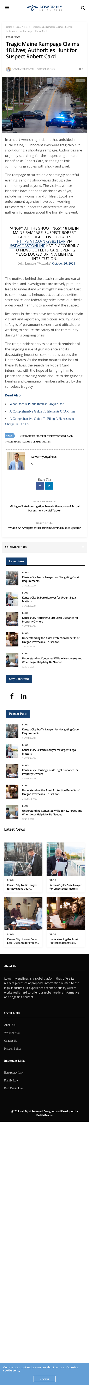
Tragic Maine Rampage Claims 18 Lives (28, 442)
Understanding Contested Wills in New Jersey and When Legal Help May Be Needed (52, 660)
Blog (25, 572)
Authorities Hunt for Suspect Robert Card (46, 436)
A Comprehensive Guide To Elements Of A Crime (42, 411)
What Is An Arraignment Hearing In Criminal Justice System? (44, 528)
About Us (9, 1024)
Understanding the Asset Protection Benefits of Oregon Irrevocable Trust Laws (50, 640)
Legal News (22, 26)
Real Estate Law (13, 1088)
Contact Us (10, 1040)
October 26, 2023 (63, 263)
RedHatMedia (44, 1115)
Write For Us (11, 1032)
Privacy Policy (12, 1048)
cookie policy (11, 1370)
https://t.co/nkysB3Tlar (41, 241)
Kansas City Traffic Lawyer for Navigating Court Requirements (22, 886)
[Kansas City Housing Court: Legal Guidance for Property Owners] (12, 619)
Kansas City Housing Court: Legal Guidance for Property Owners (23, 941)
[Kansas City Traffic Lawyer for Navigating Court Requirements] (12, 578)
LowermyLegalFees (23, 69)
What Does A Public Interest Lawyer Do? (37, 404)
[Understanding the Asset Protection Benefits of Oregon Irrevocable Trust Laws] (12, 639)
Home (9, 26)
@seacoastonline (27, 245)
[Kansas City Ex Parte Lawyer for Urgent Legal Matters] (12, 599)
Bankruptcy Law (14, 1072)
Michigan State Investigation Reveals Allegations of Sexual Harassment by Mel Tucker (44, 508)
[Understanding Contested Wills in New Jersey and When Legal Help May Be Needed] (12, 660)
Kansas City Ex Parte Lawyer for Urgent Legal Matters (65, 886)
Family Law (11, 1080)
